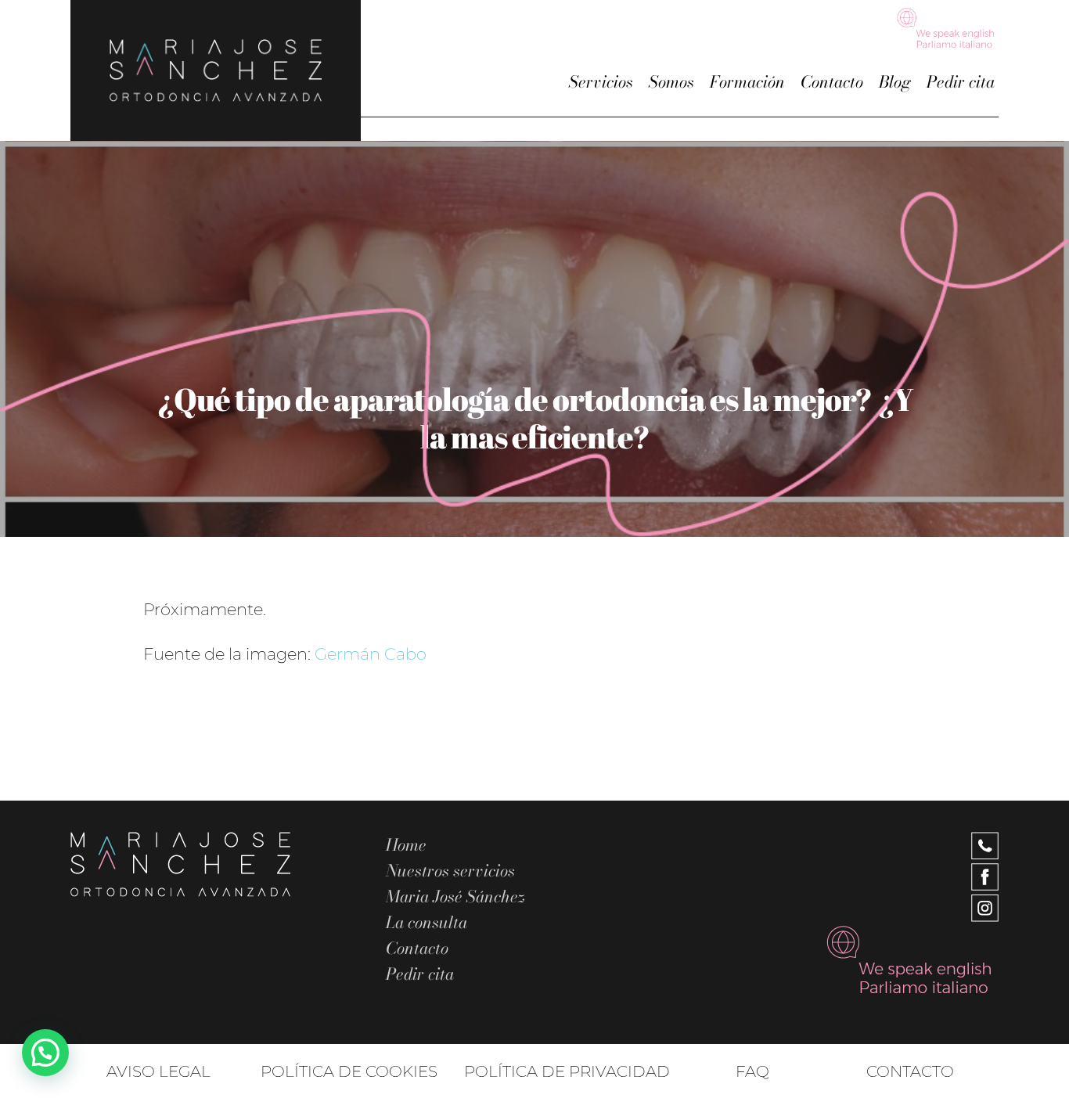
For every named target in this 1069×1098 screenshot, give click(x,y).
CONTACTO (910, 1071)
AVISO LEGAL (158, 1071)
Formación (747, 82)
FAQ (752, 1071)
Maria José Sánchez (455, 896)
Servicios (601, 82)
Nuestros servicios (450, 870)
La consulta (426, 922)
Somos (671, 82)
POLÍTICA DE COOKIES (349, 1071)
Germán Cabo (371, 654)
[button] (45, 1052)
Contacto (832, 82)
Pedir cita (961, 82)
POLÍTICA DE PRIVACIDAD (567, 1071)
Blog (895, 82)
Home (406, 845)
